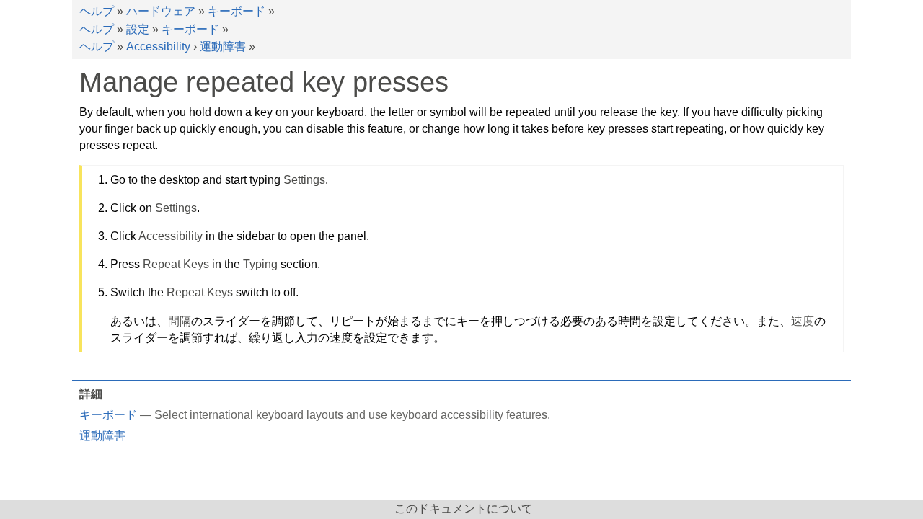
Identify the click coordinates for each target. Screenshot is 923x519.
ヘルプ (96, 11)
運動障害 (223, 46)
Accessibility (158, 46)
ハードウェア (160, 11)
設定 (137, 29)
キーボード (236, 11)
